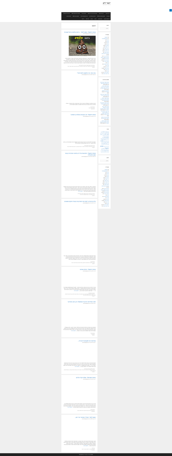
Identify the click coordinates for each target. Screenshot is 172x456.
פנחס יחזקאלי (88, 65)
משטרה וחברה (106, 61)
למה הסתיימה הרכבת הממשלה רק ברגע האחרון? (82, 302)
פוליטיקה (107, 66)
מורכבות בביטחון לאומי (66, 13)
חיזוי (82, 146)
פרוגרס (103, 148)
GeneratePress (81, 454)
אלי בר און (107, 133)
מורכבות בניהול (84, 13)
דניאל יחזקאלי (106, 48)
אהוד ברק (93, 369)
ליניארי (78, 369)
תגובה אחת (93, 411)
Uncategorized (104, 38)
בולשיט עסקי (93, 66)
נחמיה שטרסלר (81, 410)
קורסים (92, 18)
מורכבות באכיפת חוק (92, 16)
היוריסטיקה (91, 262)
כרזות (106, 139)
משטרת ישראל (106, 142)
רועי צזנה (102, 149)
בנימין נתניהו (87, 369)
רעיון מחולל (67, 369)
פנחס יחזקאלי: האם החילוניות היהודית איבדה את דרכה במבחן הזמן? (105, 87)
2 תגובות (93, 371)
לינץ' (80, 194)
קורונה (106, 149)
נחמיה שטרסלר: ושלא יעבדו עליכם (86, 377)
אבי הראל (105, 131)
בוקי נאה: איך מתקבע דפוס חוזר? (86, 73)
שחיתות (65, 369)
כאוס (82, 194)
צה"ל (108, 149)
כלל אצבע (84, 262)
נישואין (74, 146)
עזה (106, 144)
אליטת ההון (101, 133)
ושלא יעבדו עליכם (90, 410)
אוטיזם (108, 41)
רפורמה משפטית (106, 150)
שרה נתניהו (94, 370)
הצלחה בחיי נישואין (85, 146)
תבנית (68, 66)
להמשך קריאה (80, 191)
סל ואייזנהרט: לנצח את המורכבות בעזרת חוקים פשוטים (80, 201)
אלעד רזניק (107, 134)
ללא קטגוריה (107, 49)
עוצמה (108, 144)
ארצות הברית (107, 135)
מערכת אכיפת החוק (74, 369)
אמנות (108, 44)
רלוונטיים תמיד (81, 65)
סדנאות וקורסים (106, 64)
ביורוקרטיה (90, 369)
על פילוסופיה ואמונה (107, 18)
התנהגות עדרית (91, 194)
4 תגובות (93, 147)
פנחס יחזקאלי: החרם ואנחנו (88, 269)
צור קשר (83, 18)
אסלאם (101, 134)
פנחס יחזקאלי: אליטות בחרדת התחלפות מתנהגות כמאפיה (104, 122)
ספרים (95, 18)
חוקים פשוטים (88, 262)
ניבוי (76, 146)
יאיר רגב (102, 138)
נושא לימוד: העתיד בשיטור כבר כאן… (85, 417)
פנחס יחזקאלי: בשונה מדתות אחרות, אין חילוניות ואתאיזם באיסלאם (104, 99)
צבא (101, 148)
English (106, 37)
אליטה (104, 133)
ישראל (108, 139)
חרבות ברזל (107, 138)
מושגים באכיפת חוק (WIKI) (101, 16)
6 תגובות (93, 67)
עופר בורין (103, 143)
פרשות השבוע (100, 18)
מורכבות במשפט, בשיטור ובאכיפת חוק (83, 193)
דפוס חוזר (89, 146)
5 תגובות (93, 195)
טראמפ (104, 138)
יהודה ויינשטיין (81, 369)
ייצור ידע (107, 3)
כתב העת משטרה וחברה (84, 16)
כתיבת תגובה (93, 108)
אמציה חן (103, 134)
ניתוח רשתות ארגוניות (76, 66)
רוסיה (104, 149)
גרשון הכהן (108, 16)
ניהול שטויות (81, 66)
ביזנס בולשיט (89, 66)
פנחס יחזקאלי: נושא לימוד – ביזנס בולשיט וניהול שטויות (80, 32)
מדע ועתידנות (106, 50)
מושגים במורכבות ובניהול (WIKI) (92, 13)
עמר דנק (105, 144)
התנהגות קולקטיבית (85, 194)
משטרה (101, 141)
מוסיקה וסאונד (106, 52)
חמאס (103, 137)
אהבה (94, 145)
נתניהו (106, 143)
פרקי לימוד (87, 18)
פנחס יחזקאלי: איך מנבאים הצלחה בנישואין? (83, 114)
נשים (108, 62)
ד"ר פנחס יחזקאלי (101, 13)
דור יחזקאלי (107, 46)
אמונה (108, 42)
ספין (70, 369)
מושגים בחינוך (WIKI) (76, 16)
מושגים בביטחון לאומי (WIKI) (76, 13)
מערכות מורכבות (80, 262)
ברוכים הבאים (108, 13)
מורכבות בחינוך (69, 16)
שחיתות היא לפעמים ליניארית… (87, 341)
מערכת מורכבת (79, 146)
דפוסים (84, 66)
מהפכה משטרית (103, 139)
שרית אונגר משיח (106, 73)
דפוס (86, 66)
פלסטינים (105, 146)
